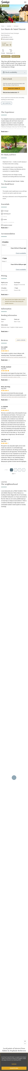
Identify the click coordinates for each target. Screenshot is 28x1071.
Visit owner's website (7, 39)
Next (13, 473)
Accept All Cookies (14, 1068)
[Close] (26, 1054)
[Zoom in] (25, 1041)
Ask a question (6, 103)
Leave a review (21, 340)
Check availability (21, 253)
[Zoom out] (25, 1043)
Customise (14, 1064)
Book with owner (13, 88)
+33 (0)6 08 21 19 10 (6, 37)
